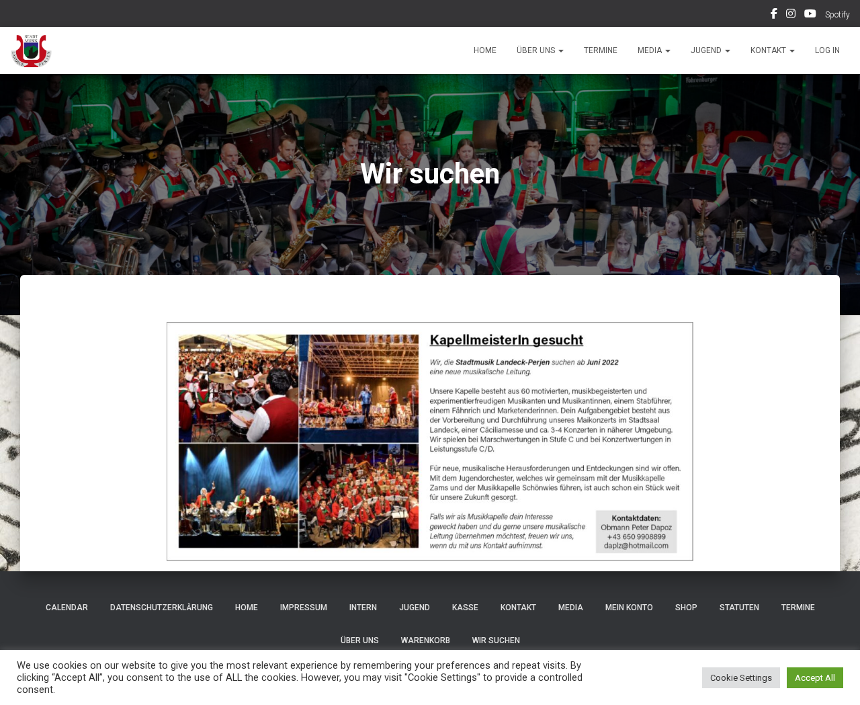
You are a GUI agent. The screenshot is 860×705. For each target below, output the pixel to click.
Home (485, 50)
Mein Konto (629, 607)
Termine (600, 50)
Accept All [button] (815, 678)
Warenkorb (425, 640)
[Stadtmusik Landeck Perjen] (31, 50)
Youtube (810, 15)
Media (651, 50)
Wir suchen (496, 640)
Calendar (67, 607)
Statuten (739, 607)
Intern (363, 607)
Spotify (837, 14)
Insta (791, 15)
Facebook (774, 15)
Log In (827, 50)
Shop (686, 607)
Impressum (303, 607)
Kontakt (769, 50)
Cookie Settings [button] (741, 678)
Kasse (465, 607)
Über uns (537, 50)
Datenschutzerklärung (161, 607)
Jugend (707, 50)
